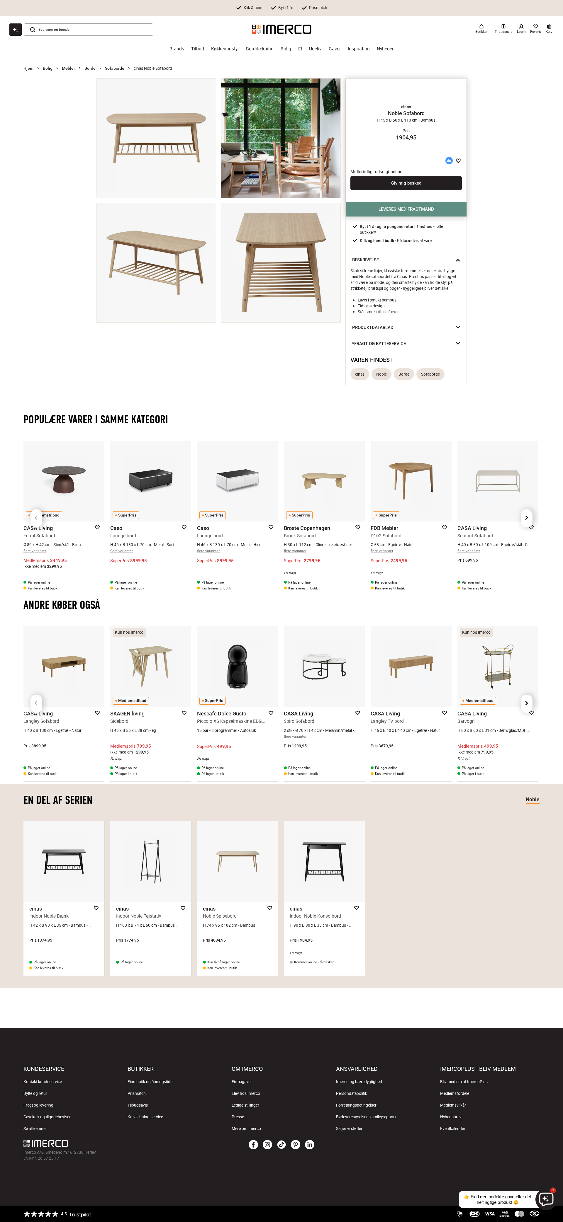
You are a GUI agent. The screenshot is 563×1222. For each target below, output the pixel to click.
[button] (406, 107)
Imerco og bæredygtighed (359, 1081)
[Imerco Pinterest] (295, 1145)
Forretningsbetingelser (356, 1105)
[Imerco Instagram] (267, 1145)
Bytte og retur (35, 1093)
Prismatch (137, 1093)
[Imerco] (282, 29)
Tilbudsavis (138, 1105)
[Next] (527, 518)
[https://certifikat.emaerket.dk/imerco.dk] (534, 1214)
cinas (359, 374)
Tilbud (197, 49)
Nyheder (385, 49)
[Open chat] (15, 29)
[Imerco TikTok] (281, 1145)
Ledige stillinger (245, 1105)
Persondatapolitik (351, 1093)
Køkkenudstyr (225, 49)
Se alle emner (35, 1128)
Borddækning (260, 49)
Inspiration (359, 49)
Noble (381, 374)
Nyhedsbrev (451, 1116)
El (300, 49)
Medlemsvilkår (453, 1105)
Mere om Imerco (246, 1128)
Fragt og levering (38, 1105)
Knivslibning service (145, 1116)
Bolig (286, 49)
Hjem (28, 68)
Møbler (68, 68)
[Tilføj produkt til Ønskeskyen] (449, 160)
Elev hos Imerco (246, 1093)
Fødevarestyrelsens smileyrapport (366, 1116)
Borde (90, 68)
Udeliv (315, 49)
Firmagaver (242, 1081)
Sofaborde (114, 68)
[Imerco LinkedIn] (309, 1145)
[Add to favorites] (458, 160)
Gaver (335, 49)
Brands (176, 49)
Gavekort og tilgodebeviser (47, 1116)
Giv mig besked (406, 183)
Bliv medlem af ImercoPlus (464, 1081)
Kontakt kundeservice (42, 1081)
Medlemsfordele (454, 1093)
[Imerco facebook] (253, 1145)
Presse (238, 1116)
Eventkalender (452, 1128)
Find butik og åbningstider (151, 1081)
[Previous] (36, 518)
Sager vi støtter (349, 1128)
